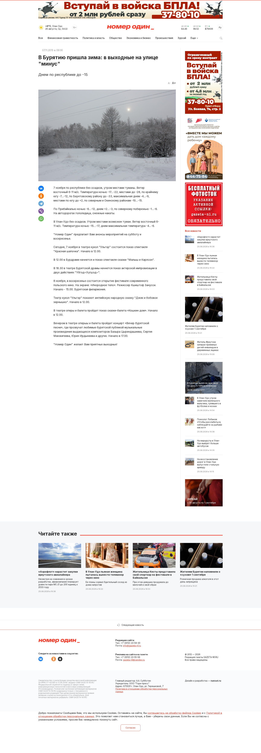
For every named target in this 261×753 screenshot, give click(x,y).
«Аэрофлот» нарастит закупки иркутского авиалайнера (58, 573)
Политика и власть (94, 37)
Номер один (130, 27)
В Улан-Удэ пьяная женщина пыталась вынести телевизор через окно (105, 574)
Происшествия (164, 37)
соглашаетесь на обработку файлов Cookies (174, 712)
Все (40, 37)
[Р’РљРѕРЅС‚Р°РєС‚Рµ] (41, 188)
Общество (115, 37)
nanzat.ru (216, 680)
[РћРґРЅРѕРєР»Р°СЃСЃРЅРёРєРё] (41, 196)
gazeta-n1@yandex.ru (134, 660)
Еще (193, 37)
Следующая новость (133, 625)
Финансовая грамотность (62, 37)
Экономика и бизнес (138, 37)
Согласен (130, 727)
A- (169, 83)
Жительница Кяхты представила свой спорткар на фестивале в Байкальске (154, 574)
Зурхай (182, 37)
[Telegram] (41, 203)
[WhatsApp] (41, 218)
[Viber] (41, 211)
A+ (174, 83)
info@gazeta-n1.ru (132, 645)
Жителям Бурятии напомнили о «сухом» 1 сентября (200, 573)
